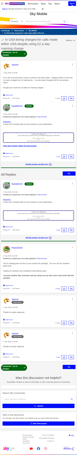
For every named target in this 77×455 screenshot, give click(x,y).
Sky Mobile (38, 14)
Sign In (72, 3)
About (57, 4)
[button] (72, 64)
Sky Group (26, 443)
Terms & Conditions (48, 435)
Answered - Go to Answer (14, 53)
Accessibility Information (46, 438)
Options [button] (69, 40)
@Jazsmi (6, 122)
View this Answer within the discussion (20, 146)
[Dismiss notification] (42, 9)
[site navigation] (2, 4)
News (43, 4)
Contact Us (50, 441)
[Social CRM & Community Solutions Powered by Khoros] (69, 449)
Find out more (42, 117)
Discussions (33, 4)
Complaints (26, 441)
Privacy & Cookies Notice (28, 438)
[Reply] (71, 98)
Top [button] (72, 435)
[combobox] (43, 21)
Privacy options (27, 435)
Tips (50, 4)
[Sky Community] (15, 3)
